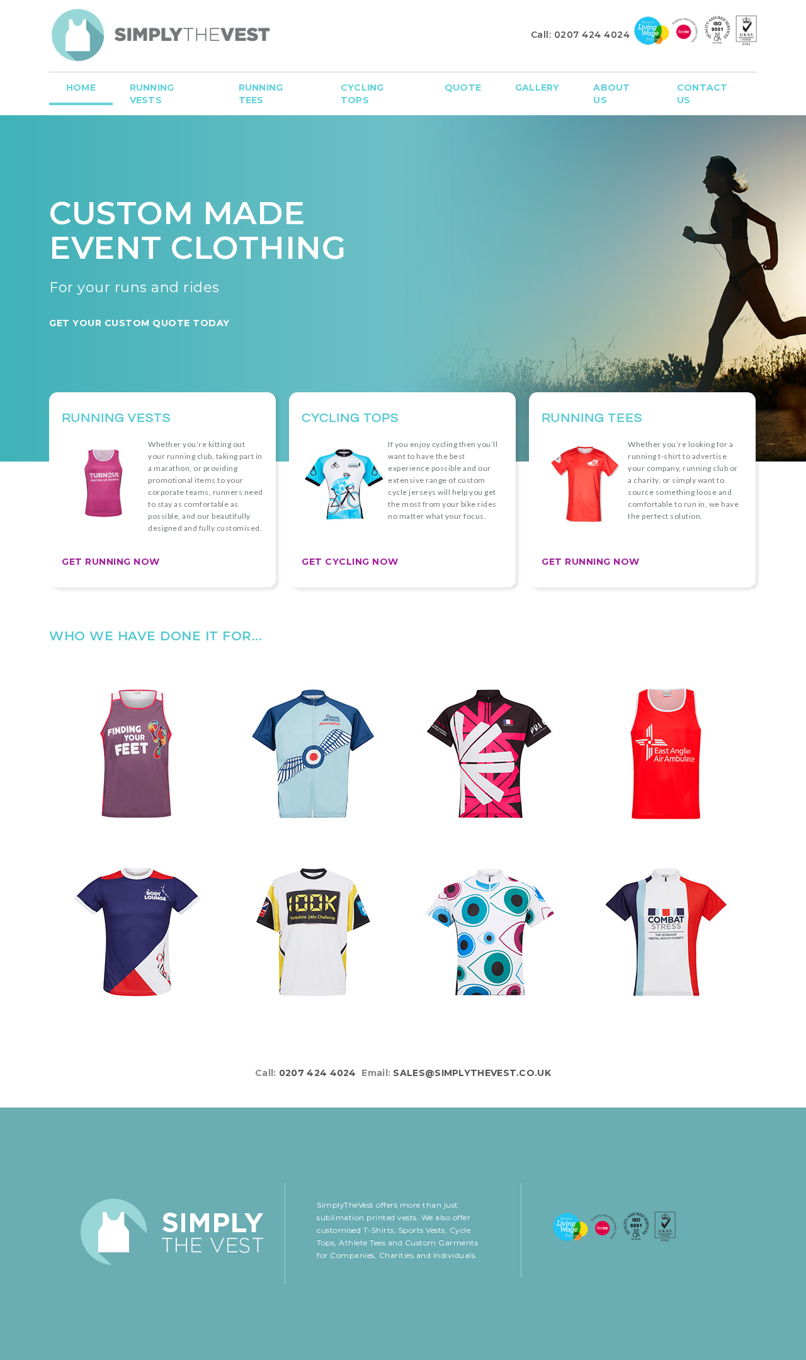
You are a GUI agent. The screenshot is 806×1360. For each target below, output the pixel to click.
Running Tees (261, 94)
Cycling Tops (362, 94)
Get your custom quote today (139, 323)
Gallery (537, 87)
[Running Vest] (137, 755)
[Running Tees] (137, 933)
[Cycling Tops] (313, 755)
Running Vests (152, 94)
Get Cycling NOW (350, 561)
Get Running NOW (111, 561)
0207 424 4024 (592, 34)
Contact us (702, 94)
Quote (463, 87)
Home (81, 87)
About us (611, 94)
